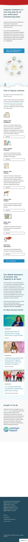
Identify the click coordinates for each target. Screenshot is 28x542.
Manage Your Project (13, 507)
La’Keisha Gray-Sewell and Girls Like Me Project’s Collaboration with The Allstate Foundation (14, 361)
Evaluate (6, 69)
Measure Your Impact (12, 509)
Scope (21, 67)
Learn (14, 59)
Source (18, 73)
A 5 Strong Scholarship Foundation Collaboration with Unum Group (14, 389)
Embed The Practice (11, 510)
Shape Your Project (11, 504)
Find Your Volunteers (11, 506)
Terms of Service (7, 521)
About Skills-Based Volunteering (13, 501)
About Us (5, 515)
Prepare (19, 61)
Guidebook (6, 103)
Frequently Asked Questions (9, 519)
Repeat (9, 62)
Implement (12, 73)
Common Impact (8, 411)
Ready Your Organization (13, 502)
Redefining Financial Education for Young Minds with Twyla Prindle (14, 333)
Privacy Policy (6, 517)
